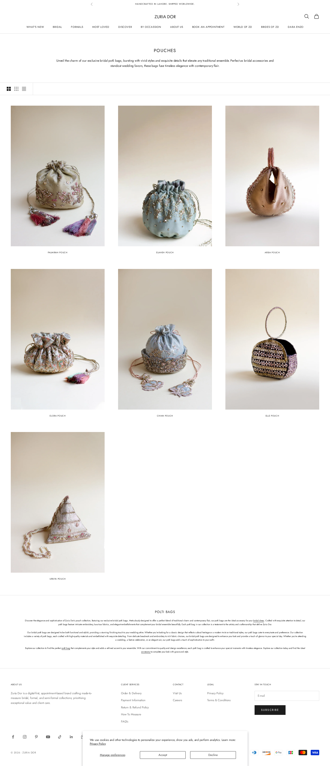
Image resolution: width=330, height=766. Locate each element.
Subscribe (270, 710)
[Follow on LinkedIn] (71, 737)
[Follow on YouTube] (48, 737)
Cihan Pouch (165, 415)
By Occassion (151, 26)
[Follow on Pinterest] (36, 737)
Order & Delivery (131, 693)
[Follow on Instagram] (24, 737)
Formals (77, 26)
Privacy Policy (98, 744)
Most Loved (100, 26)
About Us (176, 26)
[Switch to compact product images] (24, 89)
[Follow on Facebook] (13, 737)
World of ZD (242, 26)
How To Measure (131, 714)
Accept (162, 755)
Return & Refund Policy (135, 707)
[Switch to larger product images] (9, 89)
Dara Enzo (295, 26)
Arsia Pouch (272, 252)
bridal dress (258, 620)
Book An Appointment (208, 26)
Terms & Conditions (219, 700)
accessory (146, 651)
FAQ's (124, 721)
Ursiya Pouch (58, 579)
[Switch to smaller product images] (16, 89)
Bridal (57, 26)
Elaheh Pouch (165, 252)
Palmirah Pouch (57, 252)
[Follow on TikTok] (59, 737)
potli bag (66, 648)
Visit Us (177, 693)
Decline (213, 755)
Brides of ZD (270, 26)
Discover (125, 26)
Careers (177, 700)
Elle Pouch (272, 415)
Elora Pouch (58, 415)
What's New (35, 26)
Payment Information (133, 700)
